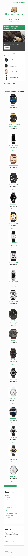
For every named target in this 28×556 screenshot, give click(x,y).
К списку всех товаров (11, 485)
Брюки (10, 507)
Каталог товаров (15, 26)
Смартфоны (10, 515)
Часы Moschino (13, 379)
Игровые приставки (12, 513)
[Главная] (14, 9)
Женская (9, 499)
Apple (9, 519)
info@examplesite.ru (14, 21)
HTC (9, 517)
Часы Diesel (13, 105)
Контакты (13, 28)
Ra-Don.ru (11, 552)
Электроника (9, 510)
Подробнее (7, 47)
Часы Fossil (13, 204)
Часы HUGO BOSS (13, 145)
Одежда (8, 497)
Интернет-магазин (14, 14)
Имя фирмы (7, 551)
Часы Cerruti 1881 (13, 165)
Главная (6, 26)
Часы (7, 495)
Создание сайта (6, 552)
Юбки (9, 502)
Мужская (9, 505)
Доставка (6, 28)
